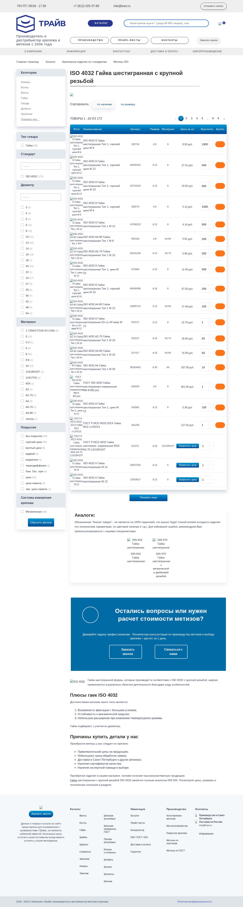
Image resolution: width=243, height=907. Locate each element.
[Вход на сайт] (191, 6)
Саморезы (85, 851)
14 (29, 248)
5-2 (29, 342)
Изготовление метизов (174, 817)
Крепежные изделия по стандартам (84, 61)
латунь (32, 418)
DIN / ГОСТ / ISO (139, 837)
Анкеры (84, 866)
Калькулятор (137, 830)
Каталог (50, 61)
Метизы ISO (121, 61)
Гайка (32, 145)
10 (30, 236)
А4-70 (31, 407)
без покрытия (36, 436)
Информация (206, 833)
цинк (31, 477)
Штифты (108, 859)
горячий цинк (36, 441)
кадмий (32, 453)
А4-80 (31, 412)
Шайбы (83, 837)
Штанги (108, 867)
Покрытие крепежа (176, 833)
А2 (29, 389)
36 (29, 295)
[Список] (219, 105)
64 (29, 313)
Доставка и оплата (141, 844)
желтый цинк (35, 447)
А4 (29, 401)
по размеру (128, 104)
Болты (83, 823)
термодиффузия (38, 465)
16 (30, 254)
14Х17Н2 (33, 377)
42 (29, 301)
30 (29, 289)
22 (29, 272)
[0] (220, 23)
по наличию (104, 104)
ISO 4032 (34, 176)
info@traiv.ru (205, 825)
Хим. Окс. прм (36, 471)
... (207, 118)
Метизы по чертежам (172, 842)
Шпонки (108, 881)
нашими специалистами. (120, 531)
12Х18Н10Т (35, 371)
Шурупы (84, 844)
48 (29, 307)
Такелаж (84, 873)
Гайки (83, 830)
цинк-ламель (35, 483)
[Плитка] (225, 105)
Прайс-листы (138, 823)
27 (29, 283)
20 (30, 266)
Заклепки (84, 859)
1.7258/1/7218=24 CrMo (42, 330)
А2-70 (31, 395)
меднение (34, 459)
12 (30, 242)
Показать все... (30, 119)
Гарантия (136, 851)
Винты (83, 815)
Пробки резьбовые (110, 841)
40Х (30, 383)
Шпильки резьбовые (110, 817)
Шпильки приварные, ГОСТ (110, 829)
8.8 (29, 359)
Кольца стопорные (110, 851)
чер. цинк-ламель (38, 489)
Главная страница (28, 61)
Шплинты (109, 874)
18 (29, 260)
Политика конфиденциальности (195, 901)
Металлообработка (177, 826)
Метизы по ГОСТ (175, 850)
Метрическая (36, 511)
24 (30, 277)
